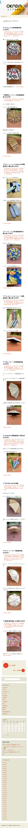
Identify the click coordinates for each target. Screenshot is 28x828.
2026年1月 (5, 776)
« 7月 (7, 734)
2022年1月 (5, 814)
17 (4, 729)
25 (7, 731)
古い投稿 (10, 665)
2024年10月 (5, 796)
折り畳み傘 (10, 238)
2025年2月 (5, 788)
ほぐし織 (4, 693)
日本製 (9, 34)
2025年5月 (5, 782)
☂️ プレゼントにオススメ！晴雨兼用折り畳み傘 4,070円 (13, 297)
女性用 (6, 33)
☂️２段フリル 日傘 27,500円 (8, 750)
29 (20, 731)
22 (20, 729)
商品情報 (6, 441)
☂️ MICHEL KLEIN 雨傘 (10, 483)
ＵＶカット (9, 36)
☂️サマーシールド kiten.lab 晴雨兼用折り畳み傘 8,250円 (14, 165)
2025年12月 (5, 778)
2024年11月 (5, 794)
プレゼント (16, 171)
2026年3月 (5, 772)
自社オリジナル (18, 443)
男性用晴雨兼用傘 (15, 556)
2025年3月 (5, 786)
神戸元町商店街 (20, 34)
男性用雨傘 (5, 713)
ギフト (20, 33)
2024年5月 (5, 800)
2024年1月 (5, 802)
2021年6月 (5, 816)
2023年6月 (5, 806)
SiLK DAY (14, 439)
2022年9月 (5, 810)
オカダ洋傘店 (9, 825)
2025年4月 (5, 784)
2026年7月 (5, 764)
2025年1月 (5, 790)
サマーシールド (10, 171)
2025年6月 (5, 780)
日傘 (14, 303)
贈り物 (5, 36)
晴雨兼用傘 (10, 33)
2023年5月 (5, 808)
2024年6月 (5, 798)
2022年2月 (5, 812)
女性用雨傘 (10, 170)
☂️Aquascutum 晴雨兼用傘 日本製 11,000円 (11, 752)
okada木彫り (5, 687)
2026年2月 (5, 774)
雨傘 (17, 488)
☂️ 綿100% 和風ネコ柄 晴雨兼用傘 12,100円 (11, 744)
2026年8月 (5, 762)
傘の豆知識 (5, 695)
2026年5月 (5, 768)
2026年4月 (5, 770)
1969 (3, 754)
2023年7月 (5, 804)
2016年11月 (5, 818)
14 (17, 727)
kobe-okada (16, 36)
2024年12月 (5, 792)
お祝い (16, 33)
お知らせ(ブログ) (16, 31)
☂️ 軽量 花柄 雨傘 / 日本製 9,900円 (14, 621)
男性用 (4, 709)
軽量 (21, 626)
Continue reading (20, 86)
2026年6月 (5, 766)
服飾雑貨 (4, 707)
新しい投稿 (18, 670)
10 (4, 727)
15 (20, 727)
